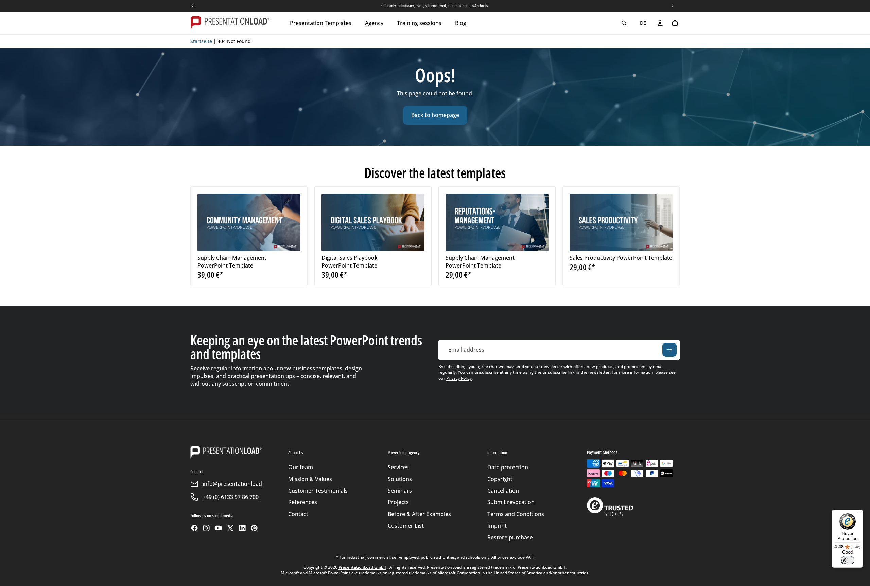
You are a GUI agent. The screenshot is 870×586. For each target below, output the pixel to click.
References (302, 502)
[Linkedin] (242, 528)
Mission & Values (310, 479)
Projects (398, 502)
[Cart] (674, 23)
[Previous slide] (207, 222)
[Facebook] (194, 528)
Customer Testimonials (318, 490)
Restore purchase (510, 537)
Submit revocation (511, 502)
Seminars (400, 490)
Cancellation (503, 490)
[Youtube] (218, 528)
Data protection (507, 467)
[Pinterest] (254, 528)
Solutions (400, 479)
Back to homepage (435, 115)
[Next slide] (290, 222)
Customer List (406, 525)
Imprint (497, 525)
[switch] (847, 560)
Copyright (499, 479)
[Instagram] (206, 528)
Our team (300, 467)
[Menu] (859, 514)
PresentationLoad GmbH (362, 567)
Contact (298, 514)
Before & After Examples (419, 514)
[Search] (623, 23)
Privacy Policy (459, 378)
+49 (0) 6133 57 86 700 (231, 497)
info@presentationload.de (236, 484)
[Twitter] (230, 528)
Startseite (201, 41)
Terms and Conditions (515, 514)
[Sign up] (669, 350)
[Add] (290, 241)
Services (398, 467)
